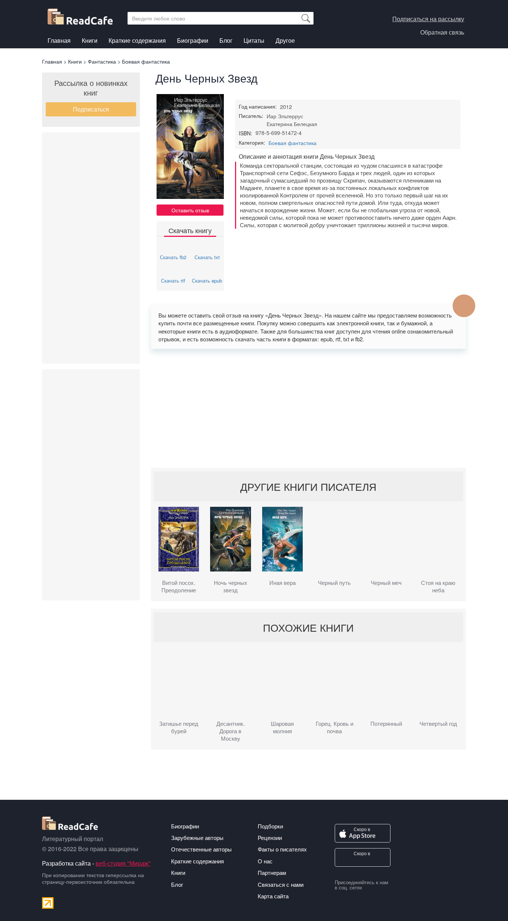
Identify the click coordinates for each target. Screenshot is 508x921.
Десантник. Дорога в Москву (230, 731)
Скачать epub (207, 280)
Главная (59, 40)
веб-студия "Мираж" (123, 863)
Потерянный (386, 723)
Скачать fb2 (173, 257)
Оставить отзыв (190, 210)
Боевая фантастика (292, 142)
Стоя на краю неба (438, 586)
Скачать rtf (173, 280)
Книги (89, 40)
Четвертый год (438, 723)
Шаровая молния (282, 727)
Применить (305, 18)
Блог (225, 40)
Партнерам (272, 872)
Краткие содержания (137, 40)
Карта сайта (273, 896)
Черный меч (386, 582)
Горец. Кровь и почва (334, 727)
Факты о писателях (282, 849)
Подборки (270, 826)
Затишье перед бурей (178, 727)
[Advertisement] (91, 248)
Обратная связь (442, 32)
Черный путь (334, 582)
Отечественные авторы (201, 849)
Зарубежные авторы (197, 837)
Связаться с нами (280, 884)
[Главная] (83, 15)
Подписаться (91, 109)
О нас (265, 861)
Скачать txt (207, 257)
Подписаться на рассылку (428, 19)
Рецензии (270, 837)
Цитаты (254, 40)
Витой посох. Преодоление (178, 586)
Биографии (192, 40)
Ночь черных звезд (230, 586)
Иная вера (282, 582)
